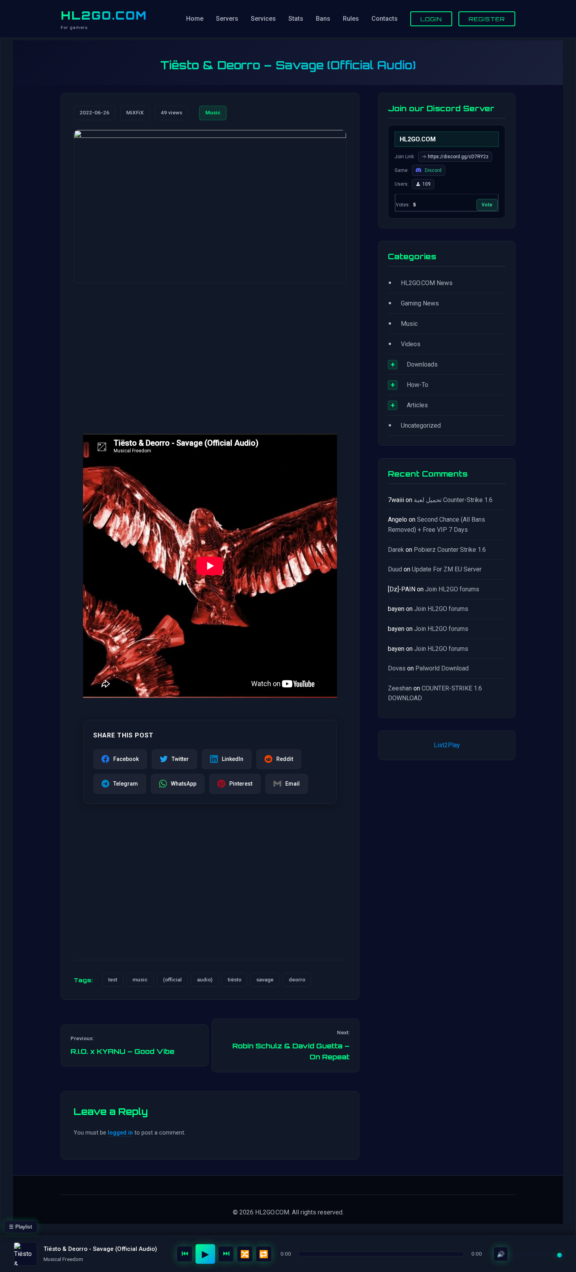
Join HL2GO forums (452, 589)
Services (263, 18)
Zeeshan (400, 688)
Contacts (384, 18)
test (112, 979)
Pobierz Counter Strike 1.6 (450, 549)
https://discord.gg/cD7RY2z (458, 156)
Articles (417, 405)
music (140, 979)
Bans (323, 18)
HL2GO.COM (104, 15)
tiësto (234, 979)
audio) (204, 979)
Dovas (397, 668)
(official (172, 979)
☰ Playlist (20, 1227)
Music (213, 112)
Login (431, 18)
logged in (120, 1132)
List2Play (447, 745)
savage (265, 979)
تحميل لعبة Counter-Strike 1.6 (453, 500)
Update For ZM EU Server (447, 569)
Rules (351, 18)
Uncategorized (421, 425)
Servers (227, 18)
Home (194, 18)
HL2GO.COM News (427, 283)
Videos (410, 344)
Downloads (422, 364)
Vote (487, 205)
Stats (295, 18)
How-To (417, 384)
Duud (395, 569)
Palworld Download (442, 668)
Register (487, 18)
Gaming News (420, 303)
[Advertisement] (210, 350)
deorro (297, 979)
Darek (396, 549)
